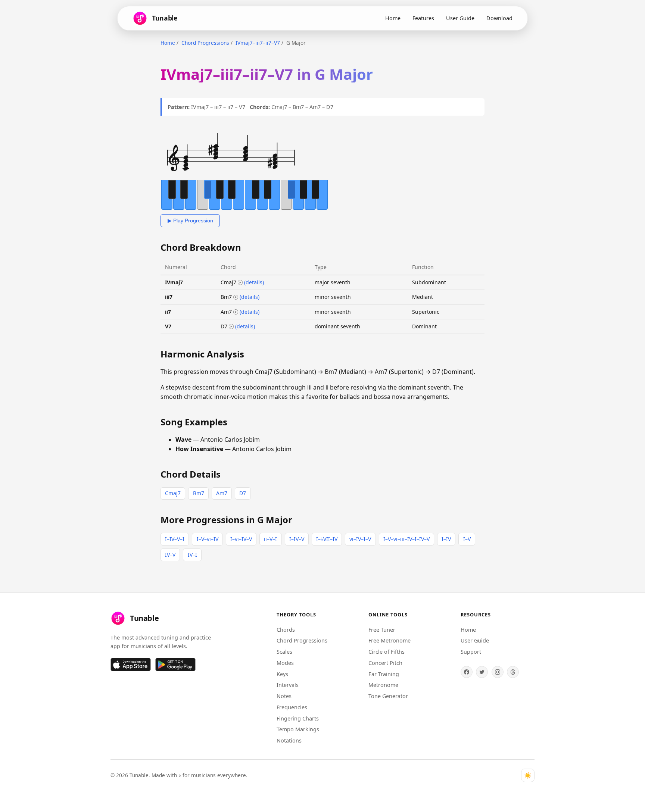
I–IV (446, 539)
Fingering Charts (298, 718)
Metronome (383, 684)
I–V (467, 539)
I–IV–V (296, 539)
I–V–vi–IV (207, 539)
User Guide (460, 18)
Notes (284, 696)
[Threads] (513, 672)
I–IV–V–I (174, 539)
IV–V (170, 554)
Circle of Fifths (386, 651)
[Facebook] (467, 672)
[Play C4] (240, 282)
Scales (284, 651)
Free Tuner (381, 629)
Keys (282, 674)
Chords (286, 629)
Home (393, 18)
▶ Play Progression (190, 220)
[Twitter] (482, 672)
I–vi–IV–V (241, 539)
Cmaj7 (173, 493)
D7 (242, 493)
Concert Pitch (385, 662)
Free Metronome (389, 640)
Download (499, 18)
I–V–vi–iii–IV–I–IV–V (406, 539)
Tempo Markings (298, 729)
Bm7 (198, 493)
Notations (289, 740)
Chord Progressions (205, 42)
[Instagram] (498, 672)
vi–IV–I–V (360, 539)
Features (423, 18)
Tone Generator (388, 696)
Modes (285, 662)
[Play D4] (231, 326)
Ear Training (383, 674)
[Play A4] (236, 312)
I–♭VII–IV (326, 539)
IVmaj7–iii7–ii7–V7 (258, 42)
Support (471, 651)
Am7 (221, 493)
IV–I (192, 554)
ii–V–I (270, 539)
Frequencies (292, 707)
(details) (254, 282)
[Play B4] (236, 297)
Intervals (288, 684)
